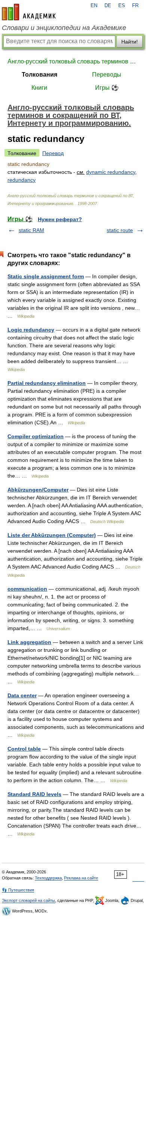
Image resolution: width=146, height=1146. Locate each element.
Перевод (53, 153)
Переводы (106, 74)
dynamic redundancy (110, 172)
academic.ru (29, 12)
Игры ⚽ (107, 87)
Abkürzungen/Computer (38, 490)
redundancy (21, 180)
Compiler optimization (35, 436)
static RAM (31, 230)
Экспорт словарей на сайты (28, 900)
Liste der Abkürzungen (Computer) (51, 535)
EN (94, 5)
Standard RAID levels (34, 794)
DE (107, 5)
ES (121, 5)
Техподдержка (48, 878)
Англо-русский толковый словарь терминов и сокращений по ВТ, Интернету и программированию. (73, 61)
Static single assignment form (45, 276)
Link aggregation (29, 642)
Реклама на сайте (81, 878)
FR (135, 5)
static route (120, 230)
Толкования (39, 74)
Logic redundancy (30, 330)
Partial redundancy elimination (46, 383)
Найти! (129, 42)
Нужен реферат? (60, 219)
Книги (39, 87)
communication (27, 589)
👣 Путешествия (18, 890)
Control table (24, 749)
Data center (22, 695)
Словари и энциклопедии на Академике (64, 28)
